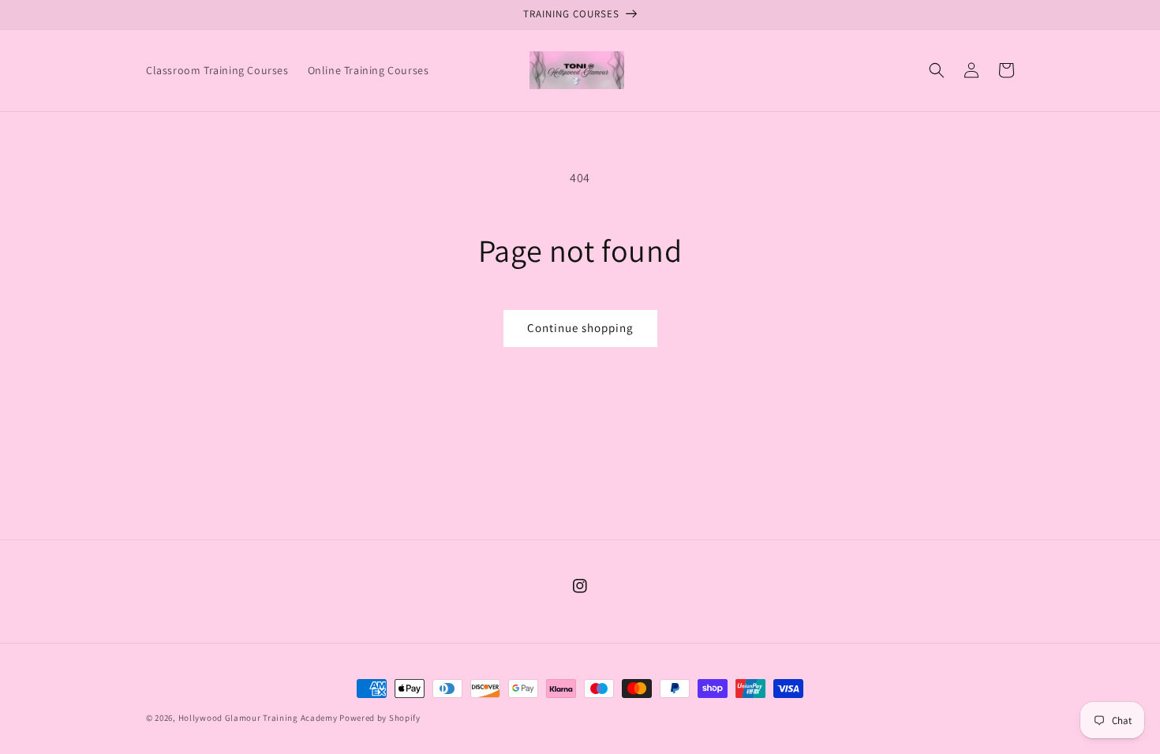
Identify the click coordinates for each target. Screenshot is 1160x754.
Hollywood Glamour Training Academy (258, 717)
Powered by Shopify (380, 717)
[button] (936, 70)
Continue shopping (580, 327)
